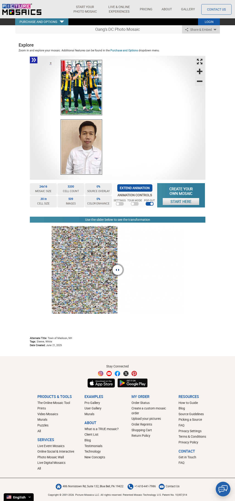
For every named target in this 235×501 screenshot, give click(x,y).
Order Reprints (141, 424)
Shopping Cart (141, 430)
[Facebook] (117, 373)
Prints (41, 408)
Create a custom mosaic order (148, 410)
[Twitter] (126, 373)
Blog (87, 440)
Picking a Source (190, 419)
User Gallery (92, 408)
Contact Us (216, 9)
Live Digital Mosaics (51, 462)
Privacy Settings (190, 431)
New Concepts (94, 457)
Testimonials (93, 446)
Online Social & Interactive (55, 451)
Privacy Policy (188, 442)
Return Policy (140, 435)
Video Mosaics (47, 414)
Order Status (140, 402)
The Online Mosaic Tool (53, 402)
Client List (91, 434)
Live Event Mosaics (50, 446)
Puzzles (42, 425)
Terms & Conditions (192, 436)
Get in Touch (187, 457)
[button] (85, 9)
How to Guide (188, 402)
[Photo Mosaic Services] (22, 9)
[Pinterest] (134, 373)
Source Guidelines (191, 414)
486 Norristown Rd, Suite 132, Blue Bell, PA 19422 (93, 486)
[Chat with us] (223, 489)
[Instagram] (101, 373)
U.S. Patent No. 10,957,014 (172, 494)
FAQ (182, 425)
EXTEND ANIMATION (135, 188)
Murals (42, 419)
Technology (92, 451)
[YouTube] (109, 373)
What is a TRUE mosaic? (101, 429)
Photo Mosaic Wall (50, 457)
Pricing (146, 9)
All (39, 431)
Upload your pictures (146, 418)
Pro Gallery (92, 402)
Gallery (188, 9)
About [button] (167, 9)
